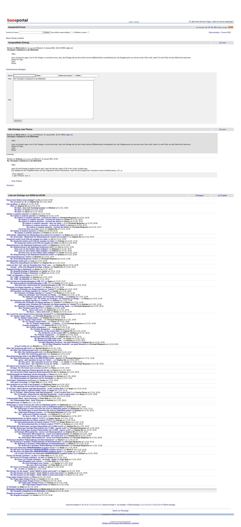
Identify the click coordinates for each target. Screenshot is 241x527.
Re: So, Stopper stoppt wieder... (27, 318)
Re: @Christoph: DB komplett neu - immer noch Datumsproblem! (44, 434)
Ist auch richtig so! (22, 346)
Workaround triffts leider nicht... (43, 337)
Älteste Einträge (169, 505)
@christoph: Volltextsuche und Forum (21, 380)
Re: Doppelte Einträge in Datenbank (24, 271)
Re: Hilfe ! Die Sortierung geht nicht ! (25, 350)
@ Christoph (12, 487)
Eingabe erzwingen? (15, 493)
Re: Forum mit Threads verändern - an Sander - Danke (35, 459)
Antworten (10, 154)
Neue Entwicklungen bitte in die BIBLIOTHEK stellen (27, 356)
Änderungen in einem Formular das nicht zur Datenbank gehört (31, 405)
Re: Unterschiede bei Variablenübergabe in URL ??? (31, 283)
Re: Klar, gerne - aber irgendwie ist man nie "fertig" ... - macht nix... (45, 364)
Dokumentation (214, 32)
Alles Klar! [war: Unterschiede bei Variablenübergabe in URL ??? (40, 285)
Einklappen (200, 195)
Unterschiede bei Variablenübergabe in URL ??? (25, 281)
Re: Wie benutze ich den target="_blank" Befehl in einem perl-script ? (38, 473)
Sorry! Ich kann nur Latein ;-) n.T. (31, 229)
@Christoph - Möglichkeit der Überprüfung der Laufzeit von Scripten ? (34, 235)
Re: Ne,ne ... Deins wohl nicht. (38, 312)
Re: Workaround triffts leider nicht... (49, 338)
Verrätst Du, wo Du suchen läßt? (47, 331)
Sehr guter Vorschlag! (19, 382)
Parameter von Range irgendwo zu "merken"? (24, 287)
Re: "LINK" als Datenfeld (20, 277)
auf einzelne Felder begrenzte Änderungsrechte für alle (28, 370)
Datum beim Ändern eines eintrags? (21, 200)
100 (215, 27)
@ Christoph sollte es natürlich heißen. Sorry (28, 390)
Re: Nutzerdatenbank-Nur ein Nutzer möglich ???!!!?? (31, 420)
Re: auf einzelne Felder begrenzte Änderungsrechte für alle (33, 372)
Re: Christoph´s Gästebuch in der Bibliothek (28, 491)
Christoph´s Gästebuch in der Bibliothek (22, 489)
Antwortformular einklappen (16, 69)
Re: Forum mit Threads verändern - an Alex (27, 457)
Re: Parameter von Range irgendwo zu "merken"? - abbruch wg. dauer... (43, 306)
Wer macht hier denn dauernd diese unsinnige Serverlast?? (30, 314)
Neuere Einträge (108, 505)
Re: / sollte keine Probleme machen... (29, 412)
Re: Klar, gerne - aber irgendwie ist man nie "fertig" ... (39, 362)
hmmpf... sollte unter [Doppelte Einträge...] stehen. (30, 267)
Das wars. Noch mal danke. (37, 465)
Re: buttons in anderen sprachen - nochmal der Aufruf (35, 218)
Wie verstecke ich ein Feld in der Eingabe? (23, 384)
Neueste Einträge (72, 505)
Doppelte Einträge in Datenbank (19, 269)
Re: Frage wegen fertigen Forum (23, 479)
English (131, 22)
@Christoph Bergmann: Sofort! (19, 257)
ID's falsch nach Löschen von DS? (20, 366)
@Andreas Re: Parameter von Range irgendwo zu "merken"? (38, 302)
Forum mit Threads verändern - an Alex (22, 456)
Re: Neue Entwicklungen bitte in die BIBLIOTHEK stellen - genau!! (36, 358)
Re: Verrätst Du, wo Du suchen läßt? (53, 333)
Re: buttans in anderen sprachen (23, 216)
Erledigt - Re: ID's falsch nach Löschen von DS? (29, 368)
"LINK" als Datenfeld (14, 275)
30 (209, 27)
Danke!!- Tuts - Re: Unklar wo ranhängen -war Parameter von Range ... (54, 299)
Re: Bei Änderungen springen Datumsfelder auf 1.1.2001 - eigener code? (39, 428)
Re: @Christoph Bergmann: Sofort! (24, 259)
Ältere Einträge (133, 505)
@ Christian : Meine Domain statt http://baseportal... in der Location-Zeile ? (36, 389)
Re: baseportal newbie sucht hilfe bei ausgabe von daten (32, 241)
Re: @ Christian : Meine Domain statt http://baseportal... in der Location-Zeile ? (41, 392)
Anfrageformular (13, 403)
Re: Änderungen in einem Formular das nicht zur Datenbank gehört (37, 407)
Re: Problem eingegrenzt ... (37, 327)
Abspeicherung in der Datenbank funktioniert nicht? (27, 245)
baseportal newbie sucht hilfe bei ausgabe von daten (27, 239)
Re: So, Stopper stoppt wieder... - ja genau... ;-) (45, 323)
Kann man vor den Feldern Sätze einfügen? (31, 249)
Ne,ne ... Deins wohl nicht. (33, 310)
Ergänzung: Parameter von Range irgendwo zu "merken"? (33, 289)
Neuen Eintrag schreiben (15, 38)
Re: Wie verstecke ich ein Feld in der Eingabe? (29, 386)
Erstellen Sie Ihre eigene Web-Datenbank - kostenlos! (120, 523)
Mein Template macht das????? (31, 308)
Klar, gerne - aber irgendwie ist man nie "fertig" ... (34, 360)
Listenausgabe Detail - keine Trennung (21, 398)
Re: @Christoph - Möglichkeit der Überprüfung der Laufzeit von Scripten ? (39, 237)
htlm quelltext (12, 204)
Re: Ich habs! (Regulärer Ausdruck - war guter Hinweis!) (64, 344)
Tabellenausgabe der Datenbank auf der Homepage (26, 374)
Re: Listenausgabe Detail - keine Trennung (27, 400)
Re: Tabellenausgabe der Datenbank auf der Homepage (32, 376)
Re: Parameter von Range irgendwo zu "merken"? (30, 291)
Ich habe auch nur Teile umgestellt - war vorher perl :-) (44, 436)
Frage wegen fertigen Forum (18, 477)
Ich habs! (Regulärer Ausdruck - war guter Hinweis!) (59, 342)
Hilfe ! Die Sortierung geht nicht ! (19, 348)
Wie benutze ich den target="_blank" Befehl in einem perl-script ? (32, 471)
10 (206, 27)
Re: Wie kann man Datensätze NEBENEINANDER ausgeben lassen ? (37, 450)
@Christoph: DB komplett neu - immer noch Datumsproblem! (38, 432)
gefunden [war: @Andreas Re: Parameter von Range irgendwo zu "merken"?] (48, 304)
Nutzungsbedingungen (132, 514)
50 (212, 27)
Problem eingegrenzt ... (32, 325)
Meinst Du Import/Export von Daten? (25, 263)
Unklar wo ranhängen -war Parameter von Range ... (38, 295)
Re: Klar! (18, 210)
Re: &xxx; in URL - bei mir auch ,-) (36, 416)
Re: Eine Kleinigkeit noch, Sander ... (37, 463)
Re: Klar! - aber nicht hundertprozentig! (30, 208)
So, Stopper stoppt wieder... (21, 316)
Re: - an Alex (19, 469)
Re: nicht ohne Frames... (28, 396)
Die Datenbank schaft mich (17, 261)
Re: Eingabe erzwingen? (20, 495)
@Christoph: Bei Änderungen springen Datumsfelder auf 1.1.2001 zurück (35, 426)
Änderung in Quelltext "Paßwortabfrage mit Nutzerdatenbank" (30, 440)
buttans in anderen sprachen (18, 214)
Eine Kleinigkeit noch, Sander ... (31, 461)
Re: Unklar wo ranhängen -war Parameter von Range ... (44, 297)
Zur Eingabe (121, 505)
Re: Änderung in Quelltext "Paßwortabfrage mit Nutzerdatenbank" (36, 442)
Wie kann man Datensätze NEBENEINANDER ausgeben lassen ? (31, 448)
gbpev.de (69, 48)
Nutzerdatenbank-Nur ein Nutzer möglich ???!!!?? (26, 418)
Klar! (12, 206)
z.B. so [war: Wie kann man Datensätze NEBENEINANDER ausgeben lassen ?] (45, 453)
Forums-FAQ (226, 32)
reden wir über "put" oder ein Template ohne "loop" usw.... (29, 265)
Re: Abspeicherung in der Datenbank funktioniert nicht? (32, 247)
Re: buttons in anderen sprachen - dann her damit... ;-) (44, 223)
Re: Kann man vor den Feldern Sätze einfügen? (37, 253)
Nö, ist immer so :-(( (18, 202)
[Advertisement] (120, 8)
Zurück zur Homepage (120, 511)
